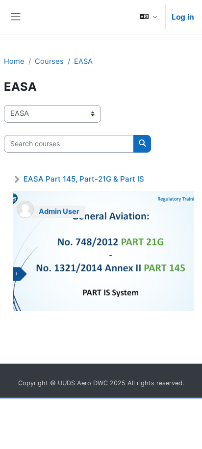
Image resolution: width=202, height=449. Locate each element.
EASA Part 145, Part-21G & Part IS (84, 179)
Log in (183, 17)
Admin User (59, 211)
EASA (83, 61)
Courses (49, 61)
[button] (148, 17)
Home (14, 61)
